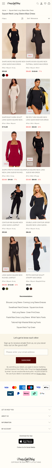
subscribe (26, 360)
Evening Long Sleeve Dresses (34, 302)
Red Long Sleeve (18, 312)
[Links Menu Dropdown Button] (3, 3)
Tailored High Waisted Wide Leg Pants (26, 322)
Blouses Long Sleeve (14, 302)
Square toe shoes (36, 307)
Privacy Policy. (41, 374)
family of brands (41, 369)
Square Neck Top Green (26, 327)
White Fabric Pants (38, 317)
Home (4, 10)
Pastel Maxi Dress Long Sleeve (18, 317)
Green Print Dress (33, 312)
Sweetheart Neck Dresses (19, 307)
